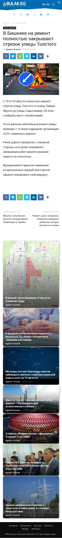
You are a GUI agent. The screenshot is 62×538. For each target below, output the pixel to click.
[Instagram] (20, 14)
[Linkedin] (34, 56)
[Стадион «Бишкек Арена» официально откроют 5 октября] (31, 428)
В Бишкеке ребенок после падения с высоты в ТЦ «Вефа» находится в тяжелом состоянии (28, 336)
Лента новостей (19, 23)
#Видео (25, 529)
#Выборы (36, 529)
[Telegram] (27, 14)
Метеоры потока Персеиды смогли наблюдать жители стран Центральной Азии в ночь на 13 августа (30, 374)
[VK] (41, 56)
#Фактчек (48, 525)
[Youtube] (48, 14)
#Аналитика (25, 525)
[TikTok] (34, 14)
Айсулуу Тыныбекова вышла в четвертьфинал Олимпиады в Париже (15, 218)
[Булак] (14, 4)
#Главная (13, 525)
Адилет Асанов (13, 49)
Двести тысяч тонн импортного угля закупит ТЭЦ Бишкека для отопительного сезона (29, 403)
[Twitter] (41, 14)
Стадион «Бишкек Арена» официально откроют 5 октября (30, 435)
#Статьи (37, 525)
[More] (48, 56)
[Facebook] (14, 14)
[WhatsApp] (20, 56)
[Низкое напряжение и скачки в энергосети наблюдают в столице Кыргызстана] (31, 497)
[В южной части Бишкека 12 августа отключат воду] (31, 274)
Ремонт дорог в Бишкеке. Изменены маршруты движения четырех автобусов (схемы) (46, 220)
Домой (6, 23)
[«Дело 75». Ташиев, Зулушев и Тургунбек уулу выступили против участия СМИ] (31, 460)
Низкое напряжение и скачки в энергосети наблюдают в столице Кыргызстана (27, 508)
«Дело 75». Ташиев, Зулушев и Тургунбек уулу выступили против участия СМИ (27, 465)
